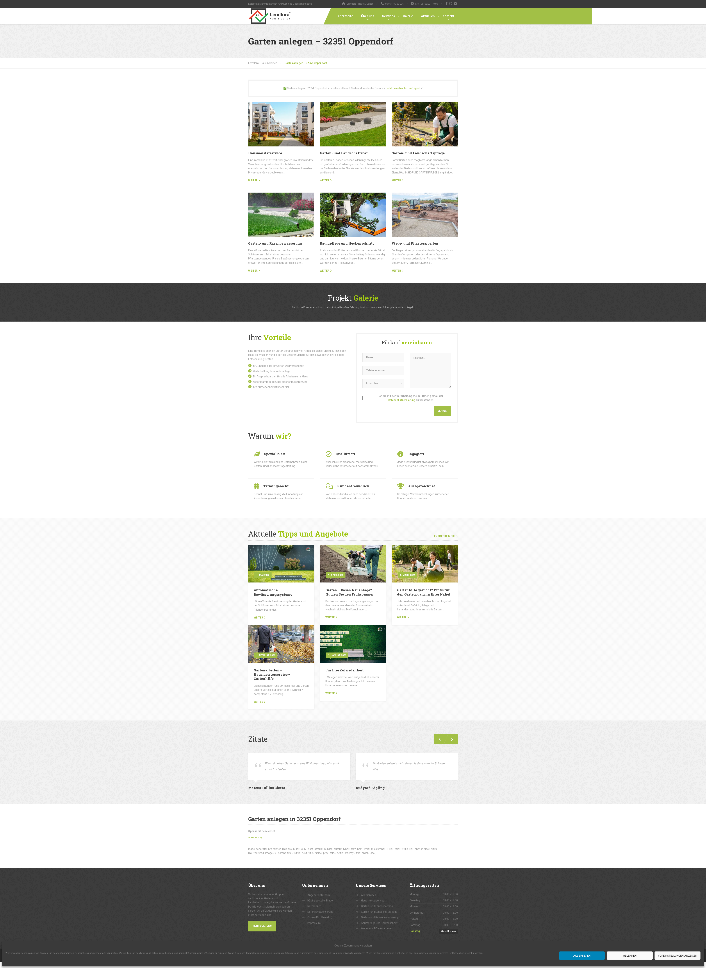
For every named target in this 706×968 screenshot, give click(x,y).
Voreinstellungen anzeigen (677, 955)
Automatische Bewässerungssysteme (273, 592)
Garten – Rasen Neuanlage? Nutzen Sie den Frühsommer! (349, 592)
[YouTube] (455, 3)
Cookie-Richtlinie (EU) (319, 917)
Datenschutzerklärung (401, 400)
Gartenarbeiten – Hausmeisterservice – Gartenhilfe (272, 674)
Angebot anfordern (318, 895)
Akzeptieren (582, 955)
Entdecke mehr (444, 536)
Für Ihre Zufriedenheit (344, 670)
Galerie (408, 16)
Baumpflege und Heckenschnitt (347, 243)
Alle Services (368, 895)
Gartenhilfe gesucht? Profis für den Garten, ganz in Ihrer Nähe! (423, 592)
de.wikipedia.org (255, 837)
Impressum (314, 923)
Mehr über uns (262, 925)
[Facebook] (446, 3)
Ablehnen (630, 955)
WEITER (253, 180)
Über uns (367, 16)
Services (388, 16)
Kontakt (448, 16)
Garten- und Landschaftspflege (418, 153)
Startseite (345, 16)
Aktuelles (428, 16)
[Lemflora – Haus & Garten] (269, 16)
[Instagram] (451, 3)
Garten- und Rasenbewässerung (275, 243)
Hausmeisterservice (265, 153)
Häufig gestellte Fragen (320, 900)
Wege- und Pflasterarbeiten (415, 243)
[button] (450, 739)
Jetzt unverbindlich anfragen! (403, 88)
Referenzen (314, 906)
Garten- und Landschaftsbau (344, 153)
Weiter (258, 617)
